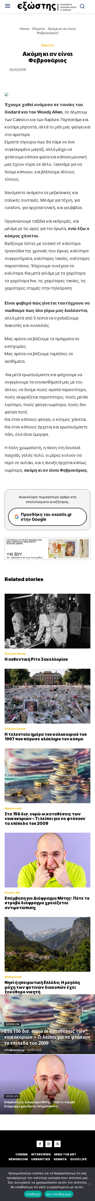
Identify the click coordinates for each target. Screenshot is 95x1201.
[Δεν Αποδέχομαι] (89, 1184)
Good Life (12, 892)
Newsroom (13, 808)
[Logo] (47, 6)
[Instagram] (48, 1144)
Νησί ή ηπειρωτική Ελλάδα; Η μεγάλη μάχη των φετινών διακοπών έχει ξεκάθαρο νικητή (42, 987)
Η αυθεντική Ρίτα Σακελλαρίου (36, 659)
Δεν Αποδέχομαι (59, 1194)
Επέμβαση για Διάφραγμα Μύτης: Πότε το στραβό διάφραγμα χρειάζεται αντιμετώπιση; (47, 903)
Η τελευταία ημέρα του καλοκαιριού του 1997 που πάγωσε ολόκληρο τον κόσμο (46, 736)
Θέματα (38, 28)
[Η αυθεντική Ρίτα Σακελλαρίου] (47, 621)
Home (24, 28)
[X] (57, 1144)
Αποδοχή (33, 1194)
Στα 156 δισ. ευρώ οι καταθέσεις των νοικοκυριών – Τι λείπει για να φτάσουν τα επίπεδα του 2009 (45, 819)
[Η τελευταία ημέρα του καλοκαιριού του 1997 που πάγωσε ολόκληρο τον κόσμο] (47, 696)
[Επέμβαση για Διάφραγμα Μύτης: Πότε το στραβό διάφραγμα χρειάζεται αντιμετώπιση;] (47, 860)
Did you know (15, 653)
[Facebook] (40, 1144)
